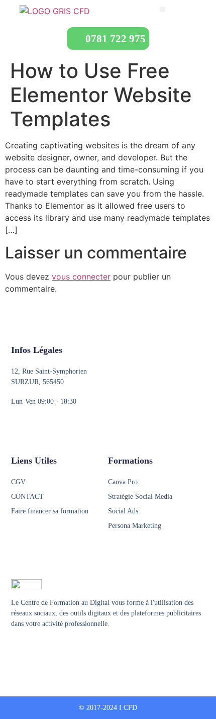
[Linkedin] (53, 648)
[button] (162, 9)
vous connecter (81, 277)
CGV (18, 482)
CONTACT (27, 496)
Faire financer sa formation (49, 511)
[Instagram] (34, 648)
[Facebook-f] (15, 648)
